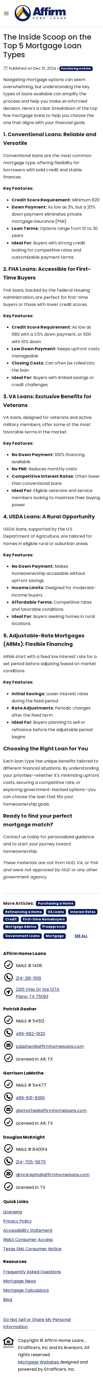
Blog (7, 1299)
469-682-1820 (30, 1034)
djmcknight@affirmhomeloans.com (53, 1175)
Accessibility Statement (28, 1230)
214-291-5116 (28, 978)
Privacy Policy (17, 1221)
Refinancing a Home (23, 912)
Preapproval (53, 926)
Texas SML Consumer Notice (32, 1249)
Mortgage (55, 936)
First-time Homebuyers (44, 919)
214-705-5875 (31, 1162)
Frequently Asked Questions (32, 1272)
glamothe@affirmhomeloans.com (51, 1111)
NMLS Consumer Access (28, 1240)
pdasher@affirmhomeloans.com (50, 1046)
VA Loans (56, 912)
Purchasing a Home (76, 68)
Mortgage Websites (39, 1362)
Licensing (12, 1212)
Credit (11, 919)
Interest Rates (82, 912)
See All (81, 936)
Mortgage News (19, 1281)
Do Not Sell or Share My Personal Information (37, 1323)
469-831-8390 (30, 1098)
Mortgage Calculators (26, 1290)
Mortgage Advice (20, 926)
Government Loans (22, 936)
